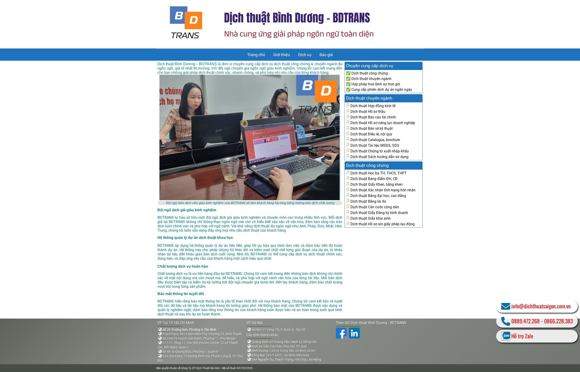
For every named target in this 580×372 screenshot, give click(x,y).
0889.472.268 (525, 321)
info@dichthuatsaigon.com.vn (541, 306)
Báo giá (326, 54)
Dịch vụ (304, 54)
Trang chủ (256, 54)
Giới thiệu (281, 54)
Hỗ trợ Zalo (522, 336)
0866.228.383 (558, 321)
